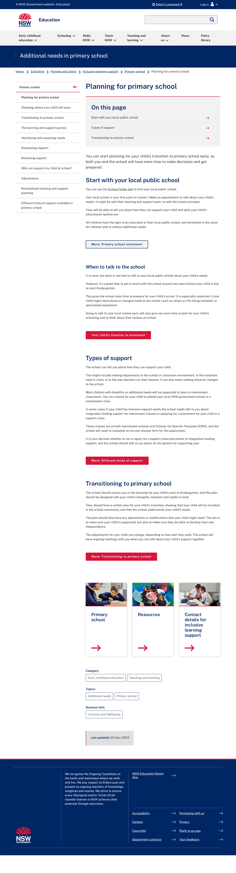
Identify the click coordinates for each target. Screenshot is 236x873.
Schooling (64, 35)
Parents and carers (64, 71)
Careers (137, 822)
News (185, 35)
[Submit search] (212, 20)
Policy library (205, 38)
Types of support (102, 127)
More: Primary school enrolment (119, 244)
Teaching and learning (136, 38)
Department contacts (146, 839)
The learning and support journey (44, 128)
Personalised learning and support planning (44, 191)
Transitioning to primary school (112, 138)
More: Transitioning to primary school (124, 556)
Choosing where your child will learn (46, 107)
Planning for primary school (40, 97)
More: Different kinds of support (120, 460)
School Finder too (120, 189)
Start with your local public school (114, 117)
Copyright (139, 831)
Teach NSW (109, 38)
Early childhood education (30, 38)
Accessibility (141, 813)
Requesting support (34, 148)
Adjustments (30, 178)
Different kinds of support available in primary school (47, 205)
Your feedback (189, 839)
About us (165, 38)
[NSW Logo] (24, 20)
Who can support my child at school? (46, 168)
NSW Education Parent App (148, 775)
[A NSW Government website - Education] (44, 4)
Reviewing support (34, 158)
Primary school (135, 71)
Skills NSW (87, 38)
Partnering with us (191, 813)
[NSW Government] (23, 834)
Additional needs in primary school (64, 55)
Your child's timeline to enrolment (121, 335)
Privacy (184, 822)
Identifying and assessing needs (43, 138)
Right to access (190, 831)
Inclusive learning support (100, 71)
